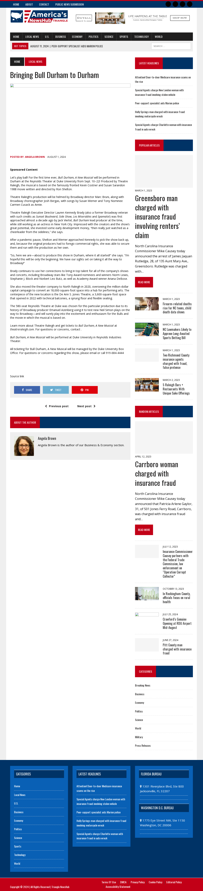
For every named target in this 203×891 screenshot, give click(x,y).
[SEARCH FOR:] (171, 45)
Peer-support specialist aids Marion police (157, 103)
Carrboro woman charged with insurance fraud (156, 473)
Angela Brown (35, 157)
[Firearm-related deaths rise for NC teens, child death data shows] (147, 307)
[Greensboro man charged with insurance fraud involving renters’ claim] (164, 185)
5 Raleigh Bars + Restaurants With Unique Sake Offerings (176, 389)
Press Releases (143, 745)
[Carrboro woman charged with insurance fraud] (164, 451)
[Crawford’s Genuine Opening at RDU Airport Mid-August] (147, 623)
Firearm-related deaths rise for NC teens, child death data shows (177, 308)
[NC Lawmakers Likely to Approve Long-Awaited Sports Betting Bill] (147, 333)
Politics (93, 36)
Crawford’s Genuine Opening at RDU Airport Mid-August (177, 623)
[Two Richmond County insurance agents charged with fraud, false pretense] (147, 359)
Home (16, 4)
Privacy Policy (138, 882)
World (159, 36)
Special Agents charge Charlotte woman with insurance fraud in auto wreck (100, 836)
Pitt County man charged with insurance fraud (177, 649)
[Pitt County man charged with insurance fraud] (147, 649)
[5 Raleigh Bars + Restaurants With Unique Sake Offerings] (147, 389)
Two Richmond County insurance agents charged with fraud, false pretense (176, 361)
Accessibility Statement (118, 886)
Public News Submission (69, 4)
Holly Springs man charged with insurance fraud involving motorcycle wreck (160, 114)
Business (60, 36)
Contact (44, 4)
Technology (141, 36)
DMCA (123, 882)
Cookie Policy (155, 882)
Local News (32, 36)
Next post (84, 406)
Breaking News (142, 685)
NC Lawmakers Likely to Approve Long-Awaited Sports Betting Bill (177, 333)
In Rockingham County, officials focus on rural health (176, 597)
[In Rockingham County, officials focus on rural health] (147, 597)
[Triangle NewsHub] (39, 16)
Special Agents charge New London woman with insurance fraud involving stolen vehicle (159, 92)
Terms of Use (109, 882)
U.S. (47, 36)
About (29, 4)
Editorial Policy (174, 882)
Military (139, 737)
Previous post (59, 406)
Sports (124, 36)
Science (108, 36)
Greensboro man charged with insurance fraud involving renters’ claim (157, 216)
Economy (77, 36)
